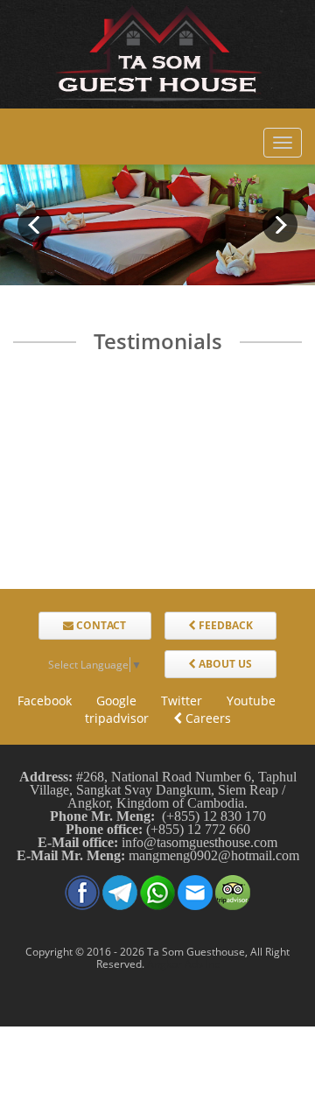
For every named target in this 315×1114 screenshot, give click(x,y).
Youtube (251, 700)
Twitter (181, 700)
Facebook (45, 700)
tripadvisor (117, 718)
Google (116, 700)
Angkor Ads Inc (183, 963)
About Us (224, 663)
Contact (100, 625)
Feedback (224, 625)
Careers (206, 718)
